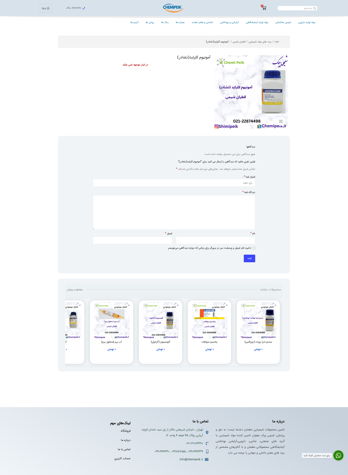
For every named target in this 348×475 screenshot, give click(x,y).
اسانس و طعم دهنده (202, 22)
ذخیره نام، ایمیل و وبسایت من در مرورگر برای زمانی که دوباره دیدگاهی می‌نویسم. (209, 248)
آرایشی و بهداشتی (229, 22)
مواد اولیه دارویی (306, 22)
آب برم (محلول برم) (111, 342)
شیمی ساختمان (283, 22)
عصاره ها (180, 22)
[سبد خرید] (264, 8)
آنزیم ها (134, 22)
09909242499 (195, 451)
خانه (277, 42)
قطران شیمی (239, 42)
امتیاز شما (249, 177)
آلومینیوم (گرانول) (160, 342)
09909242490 (162, 451)
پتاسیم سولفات (209, 342)
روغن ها (150, 22)
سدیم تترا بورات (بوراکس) (258, 342)
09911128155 (179, 451)
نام (252, 233)
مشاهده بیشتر (75, 290)
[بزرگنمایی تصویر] (280, 121)
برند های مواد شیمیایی (260, 42)
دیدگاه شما (248, 192)
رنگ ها (165, 22)
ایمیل (168, 233)
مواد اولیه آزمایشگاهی (257, 22)
